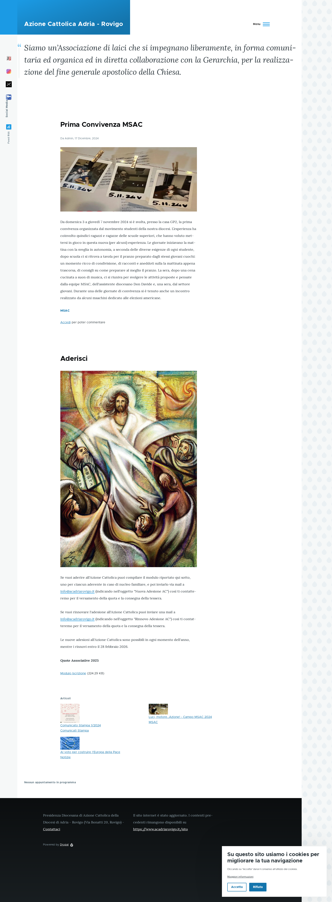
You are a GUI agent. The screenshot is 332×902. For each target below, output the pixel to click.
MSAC (65, 310)
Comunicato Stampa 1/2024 (80, 725)
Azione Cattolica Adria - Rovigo (73, 24)
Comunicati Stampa (74, 730)
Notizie (65, 757)
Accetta (237, 887)
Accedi (65, 322)
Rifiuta (258, 887)
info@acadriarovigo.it (77, 591)
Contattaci (51, 829)
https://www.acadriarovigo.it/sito (160, 829)
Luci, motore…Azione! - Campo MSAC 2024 (180, 717)
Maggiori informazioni (240, 876)
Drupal (64, 844)
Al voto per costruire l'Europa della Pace (90, 752)
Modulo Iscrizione (73, 673)
